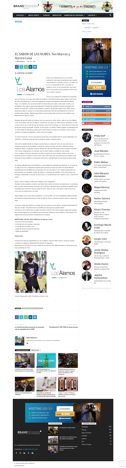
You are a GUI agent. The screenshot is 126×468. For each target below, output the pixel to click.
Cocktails (84, 435)
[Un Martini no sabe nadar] (53, 430)
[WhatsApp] (26, 67)
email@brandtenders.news (30, 449)
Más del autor (35, 350)
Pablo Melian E (21, 61)
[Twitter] (21, 67)
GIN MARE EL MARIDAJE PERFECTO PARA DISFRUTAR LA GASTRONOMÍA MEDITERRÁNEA (46, 394)
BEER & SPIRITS (33, 15)
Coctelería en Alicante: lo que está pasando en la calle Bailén (24, 370)
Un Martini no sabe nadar (67, 427)
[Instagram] (21, 453)
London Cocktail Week (88, 24)
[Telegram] (35, 67)
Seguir (108, 111)
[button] (110, 15)
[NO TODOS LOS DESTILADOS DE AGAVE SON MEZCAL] (53, 439)
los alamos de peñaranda (28, 308)
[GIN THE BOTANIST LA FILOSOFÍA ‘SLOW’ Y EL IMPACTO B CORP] (46, 360)
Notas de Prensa (86, 432)
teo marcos (39, 308)
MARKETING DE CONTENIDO (73, 15)
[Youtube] (33, 453)
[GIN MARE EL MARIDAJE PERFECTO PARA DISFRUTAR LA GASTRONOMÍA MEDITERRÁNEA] (46, 384)
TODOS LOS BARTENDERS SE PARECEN (23, 393)
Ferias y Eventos (86, 444)
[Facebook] (17, 67)
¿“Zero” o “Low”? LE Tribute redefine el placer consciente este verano (66, 394)
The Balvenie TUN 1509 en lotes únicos (63, 327)
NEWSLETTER (56, 15)
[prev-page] (75, 350)
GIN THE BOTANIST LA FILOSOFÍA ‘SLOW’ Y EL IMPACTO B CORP (46, 370)
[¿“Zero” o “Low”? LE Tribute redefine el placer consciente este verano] (68, 384)
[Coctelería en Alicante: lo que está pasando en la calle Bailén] (25, 360)
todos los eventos (87, 31)
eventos (84, 438)
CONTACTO (91, 15)
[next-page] (77, 350)
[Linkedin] (30, 67)
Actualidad (21, 19)
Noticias (84, 430)
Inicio (16, 19)
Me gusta (107, 106)
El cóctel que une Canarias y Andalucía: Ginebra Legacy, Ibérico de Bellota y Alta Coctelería (66, 371)
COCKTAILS (20, 15)
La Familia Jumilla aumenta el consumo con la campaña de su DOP (29, 328)
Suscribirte (106, 123)
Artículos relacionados (22, 350)
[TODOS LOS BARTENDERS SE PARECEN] (25, 384)
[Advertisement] (46, 37)
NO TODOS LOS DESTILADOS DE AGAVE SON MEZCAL (68, 438)
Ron (83, 441)
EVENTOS (46, 15)
